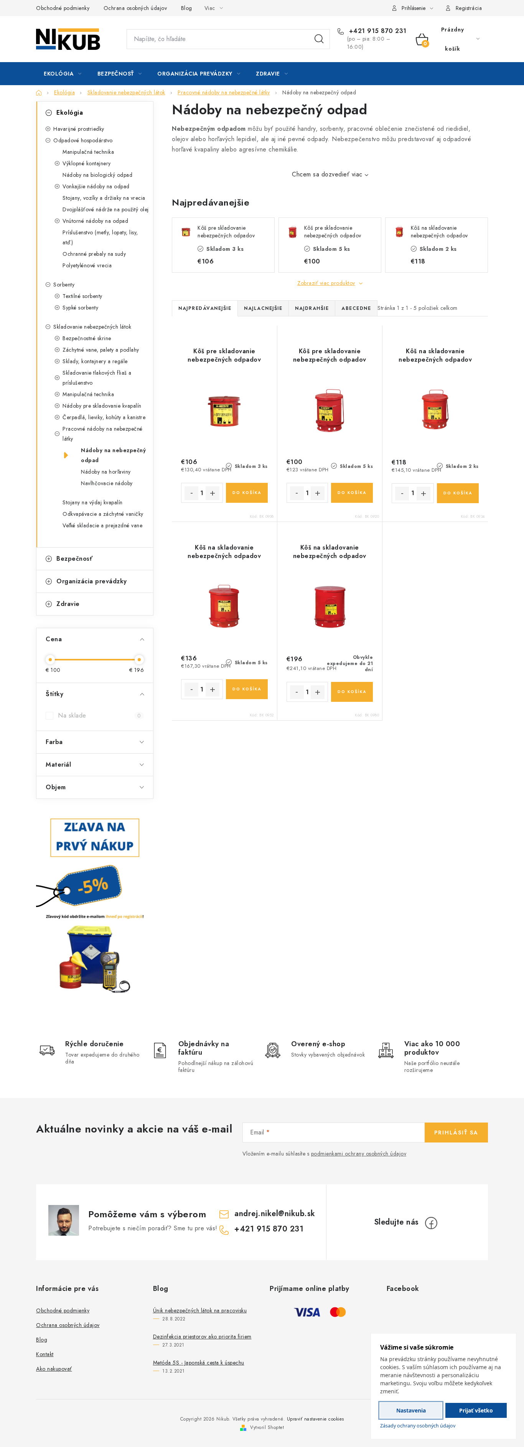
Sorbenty (63, 284)
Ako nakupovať (54, 1369)
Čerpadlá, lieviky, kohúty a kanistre (104, 417)
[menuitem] (62, 73)
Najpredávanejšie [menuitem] (204, 308)
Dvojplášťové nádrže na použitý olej (106, 209)
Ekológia (69, 112)
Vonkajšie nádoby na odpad (96, 186)
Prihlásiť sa (456, 1132)
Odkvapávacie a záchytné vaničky (103, 514)
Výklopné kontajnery (87, 163)
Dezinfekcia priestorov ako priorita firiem (202, 1336)
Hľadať (319, 39)
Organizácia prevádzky (91, 581)
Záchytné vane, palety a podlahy (101, 350)
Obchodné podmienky (62, 8)
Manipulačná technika (88, 152)
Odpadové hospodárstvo (83, 140)
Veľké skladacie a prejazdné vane (102, 525)
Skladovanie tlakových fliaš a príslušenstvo (97, 378)
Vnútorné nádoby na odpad (95, 221)
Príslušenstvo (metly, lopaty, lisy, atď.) (100, 237)
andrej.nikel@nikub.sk (274, 1213)
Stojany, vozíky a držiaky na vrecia (104, 198)
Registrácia (469, 8)
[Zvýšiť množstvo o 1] (212, 493)
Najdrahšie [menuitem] (312, 308)
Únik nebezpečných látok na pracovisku (200, 1310)
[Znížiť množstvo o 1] (191, 493)
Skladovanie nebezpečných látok (92, 327)
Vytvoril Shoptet (267, 1427)
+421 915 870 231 (377, 31)
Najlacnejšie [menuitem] (263, 308)
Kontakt (45, 1354)
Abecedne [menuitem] (356, 308)
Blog (186, 8)
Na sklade (99, 715)
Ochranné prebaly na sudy (94, 254)
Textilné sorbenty (82, 296)
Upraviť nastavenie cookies (315, 1419)
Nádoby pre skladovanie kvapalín (102, 406)
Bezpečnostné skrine (87, 338)
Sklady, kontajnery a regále (95, 361)
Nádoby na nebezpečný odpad (113, 455)
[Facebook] (431, 1223)
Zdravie (68, 603)
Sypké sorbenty (80, 307)
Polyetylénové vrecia (87, 265)
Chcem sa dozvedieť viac (327, 174)
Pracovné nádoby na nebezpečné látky (103, 434)
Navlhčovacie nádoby (107, 483)
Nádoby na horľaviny (106, 472)
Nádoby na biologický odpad (97, 175)
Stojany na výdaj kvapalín (93, 502)
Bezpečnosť (74, 558)
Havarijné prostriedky (78, 129)
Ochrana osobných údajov (135, 8)
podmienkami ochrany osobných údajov (359, 1153)
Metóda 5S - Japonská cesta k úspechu (198, 1362)
